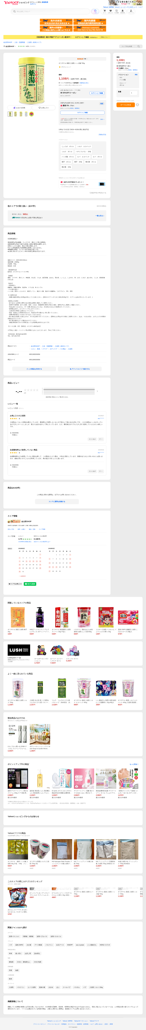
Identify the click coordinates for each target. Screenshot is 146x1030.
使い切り (18, 953)
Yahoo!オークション (81, 1021)
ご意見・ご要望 (108, 1024)
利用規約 (64, 1024)
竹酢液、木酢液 (28, 936)
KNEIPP (70, 945)
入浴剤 (70, 349)
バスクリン (49, 945)
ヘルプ (140, 7)
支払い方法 (11, 529)
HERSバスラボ (105, 945)
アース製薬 (38, 945)
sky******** (101, 418)
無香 (16, 970)
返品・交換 (32, 529)
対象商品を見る (84, 83)
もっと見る (133, 764)
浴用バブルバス (42, 936)
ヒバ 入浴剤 (32, 987)
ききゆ (51, 987)
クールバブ (66, 987)
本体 (10, 953)
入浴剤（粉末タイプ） (34, 42)
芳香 (10, 970)
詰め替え (37, 953)
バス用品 (63, 349)
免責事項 (79, 1024)
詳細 (101, 119)
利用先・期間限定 (75, 108)
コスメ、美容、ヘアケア (39, 349)
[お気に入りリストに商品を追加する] (137, 105)
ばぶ (57, 987)
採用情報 (85, 1024)
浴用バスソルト (14, 936)
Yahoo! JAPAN (108, 7)
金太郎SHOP (7, 42)
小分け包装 (37, 962)
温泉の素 (42, 987)
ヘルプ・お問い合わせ (96, 1024)
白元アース (60, 945)
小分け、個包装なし (23, 962)
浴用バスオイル (56, 936)
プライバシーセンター (53, 1024)
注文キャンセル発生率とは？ (42, 541)
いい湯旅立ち (91, 945)
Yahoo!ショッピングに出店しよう (126, 7)
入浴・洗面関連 (19, 42)
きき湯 (29, 945)
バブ (10, 945)
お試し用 (28, 953)
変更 (136, 74)
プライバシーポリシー (39, 1024)
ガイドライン (72, 1024)
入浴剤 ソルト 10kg (96, 987)
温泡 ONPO (19, 945)
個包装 (11, 962)
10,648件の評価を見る (24, 541)
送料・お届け (21, 529)
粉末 (10, 979)
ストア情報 (42, 529)
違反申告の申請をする (98, 193)
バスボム (77, 987)
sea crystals (80, 945)
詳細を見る (102, 134)
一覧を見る (99, 216)
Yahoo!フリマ (94, 1021)
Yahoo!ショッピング (54, 1021)
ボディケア (53, 349)
